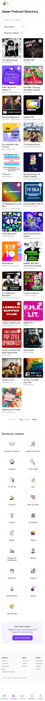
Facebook (39, 661)
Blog (3, 669)
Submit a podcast (22, 638)
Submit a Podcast (8, 672)
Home (4, 661)
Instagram (39, 663)
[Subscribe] (18, 41)
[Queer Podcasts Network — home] (5, 3)
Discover (5, 663)
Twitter (38, 666)
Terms (24, 663)
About (24, 666)
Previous (12, 419)
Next (34, 419)
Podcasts (5, 666)
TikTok (38, 669)
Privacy (25, 661)
